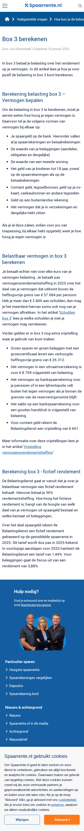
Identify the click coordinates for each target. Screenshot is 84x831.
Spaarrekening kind (24, 693)
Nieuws (14, 715)
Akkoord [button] (60, 819)
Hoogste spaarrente (24, 669)
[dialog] (42, 789)
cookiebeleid (67, 800)
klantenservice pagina (36, 605)
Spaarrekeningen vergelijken (30, 677)
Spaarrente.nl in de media (28, 723)
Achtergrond (18, 731)
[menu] (5, 6)
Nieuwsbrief (18, 739)
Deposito (16, 685)
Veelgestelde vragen (32, 19)
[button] (42, 823)
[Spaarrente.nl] (43, 5)
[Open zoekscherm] (80, 6)
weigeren (57, 805)
